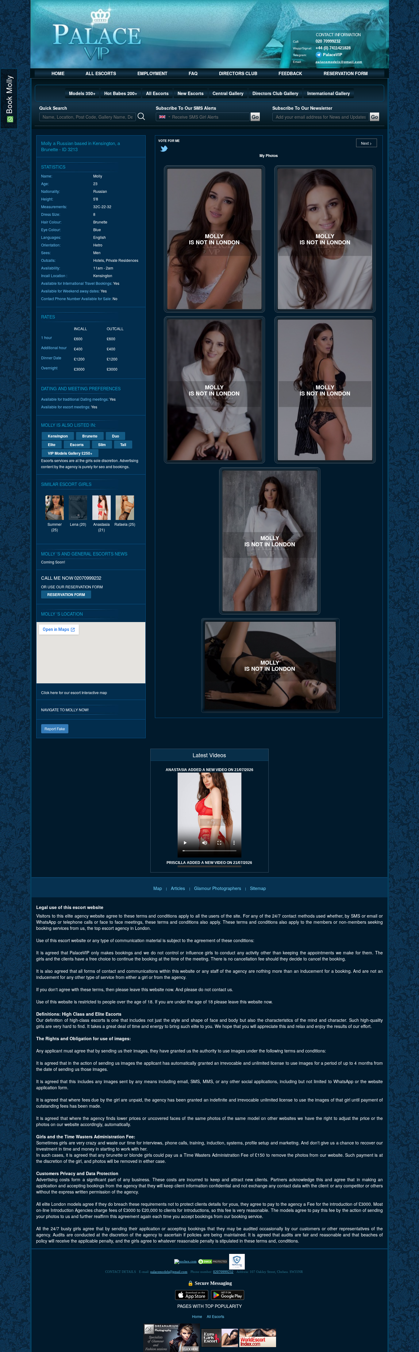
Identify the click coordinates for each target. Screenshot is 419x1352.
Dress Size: (50, 214)
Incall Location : (54, 275)
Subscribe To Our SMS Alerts (186, 108)
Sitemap (258, 888)
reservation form (66, 594)
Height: (47, 198)
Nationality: (50, 191)
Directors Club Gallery (275, 93)
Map (157, 888)
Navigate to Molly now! (65, 709)
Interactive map (94, 692)
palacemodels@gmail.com (339, 61)
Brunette (90, 436)
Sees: (46, 252)
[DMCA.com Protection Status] (213, 1261)
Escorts (77, 444)
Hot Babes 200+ (120, 93)
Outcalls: (48, 260)
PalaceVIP (332, 54)
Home (197, 1316)
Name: (46, 175)
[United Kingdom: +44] (162, 117)
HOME (58, 73)
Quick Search (53, 108)
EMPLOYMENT (152, 73)
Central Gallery (228, 93)
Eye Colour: (51, 229)
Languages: (51, 237)
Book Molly (8, 95)
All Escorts (157, 93)
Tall (123, 444)
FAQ (193, 73)
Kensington (58, 436)
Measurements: (54, 206)
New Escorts (191, 93)
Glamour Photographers (217, 888)
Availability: (50, 267)
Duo (115, 436)
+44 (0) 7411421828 (333, 47)
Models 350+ (82, 93)
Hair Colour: (51, 221)
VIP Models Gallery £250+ (70, 453)
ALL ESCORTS (101, 73)
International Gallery (328, 93)
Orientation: (50, 244)
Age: (45, 183)
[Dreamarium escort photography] (171, 1337)
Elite (52, 444)
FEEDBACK (290, 73)
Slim (102, 444)
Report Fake (54, 728)
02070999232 (223, 1272)
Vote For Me (169, 141)
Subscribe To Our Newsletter (302, 108)
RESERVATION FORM (346, 73)
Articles (178, 888)
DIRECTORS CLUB (238, 73)
